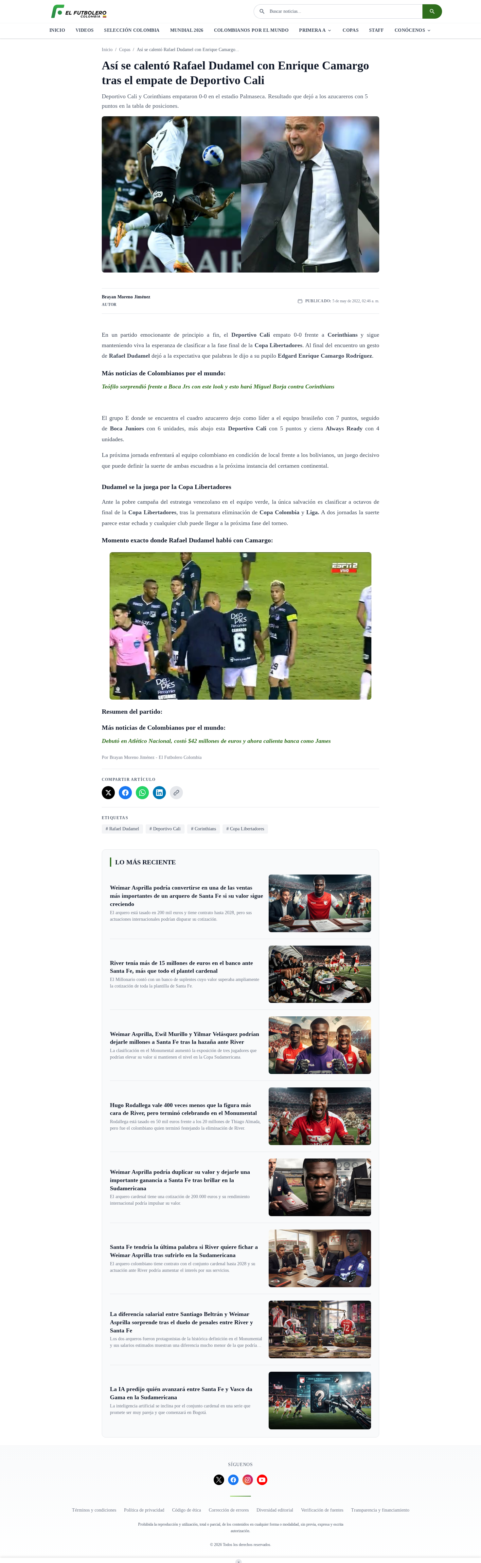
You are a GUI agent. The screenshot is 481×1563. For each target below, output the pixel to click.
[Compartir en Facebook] (125, 792)
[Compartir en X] (108, 792)
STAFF (376, 30)
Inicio (107, 49)
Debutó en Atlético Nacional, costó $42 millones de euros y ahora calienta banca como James (216, 741)
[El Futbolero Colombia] (79, 11)
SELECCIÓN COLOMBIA (131, 30)
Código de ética (186, 1510)
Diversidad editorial (275, 1510)
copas (124, 49)
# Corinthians (203, 828)
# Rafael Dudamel (122, 828)
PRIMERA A (312, 30)
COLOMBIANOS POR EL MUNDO (251, 30)
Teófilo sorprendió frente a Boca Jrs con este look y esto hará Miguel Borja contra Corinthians (218, 386)
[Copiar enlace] (176, 792)
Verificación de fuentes (322, 1510)
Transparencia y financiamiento (380, 1510)
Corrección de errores (229, 1510)
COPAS (351, 30)
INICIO (57, 30)
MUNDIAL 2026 (187, 30)
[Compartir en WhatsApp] (142, 792)
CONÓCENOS (410, 30)
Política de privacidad (144, 1510)
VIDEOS (85, 30)
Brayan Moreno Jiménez (126, 296)
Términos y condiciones (94, 1510)
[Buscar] (432, 11)
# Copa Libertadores (245, 828)
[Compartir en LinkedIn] (159, 792)
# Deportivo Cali (165, 828)
